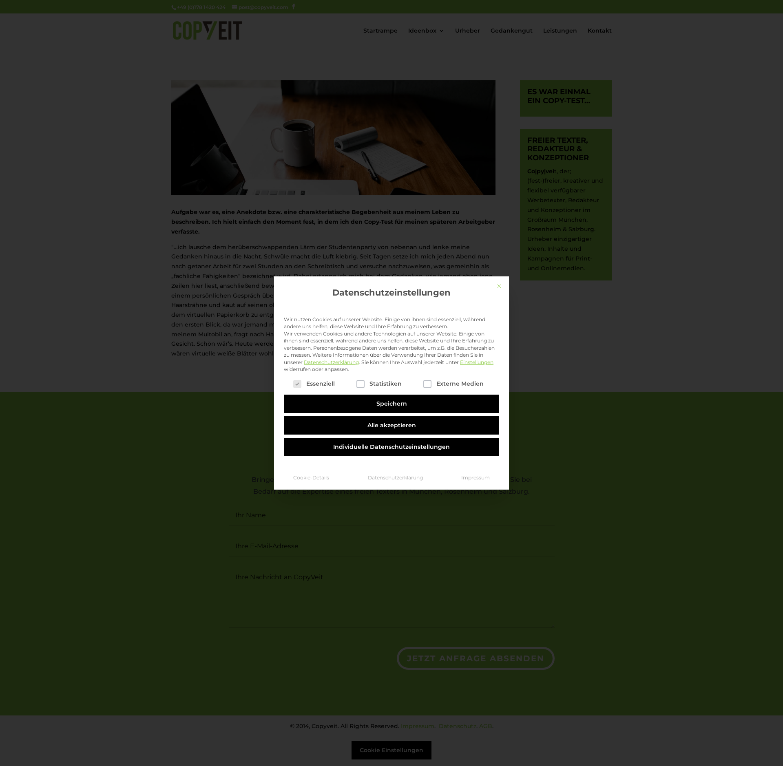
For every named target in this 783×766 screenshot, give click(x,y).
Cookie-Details (311, 478)
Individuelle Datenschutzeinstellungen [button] (391, 446)
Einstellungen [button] (476, 362)
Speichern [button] (391, 403)
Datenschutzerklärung (331, 362)
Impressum (475, 478)
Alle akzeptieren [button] (391, 425)
